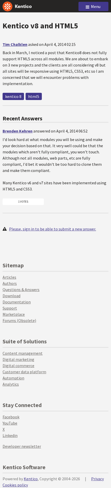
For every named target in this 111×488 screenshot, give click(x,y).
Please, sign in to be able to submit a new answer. (52, 228)
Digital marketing (18, 359)
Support (10, 308)
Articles (9, 277)
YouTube (10, 423)
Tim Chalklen (15, 44)
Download (11, 295)
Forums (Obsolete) (19, 320)
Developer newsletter (22, 446)
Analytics (11, 384)
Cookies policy (15, 484)
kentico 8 (13, 96)
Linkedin (10, 435)
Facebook (11, 416)
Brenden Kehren (18, 131)
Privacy (97, 478)
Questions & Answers (21, 289)
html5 (33, 96)
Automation (13, 378)
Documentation (17, 301)
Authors (10, 283)
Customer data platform (24, 371)
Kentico (31, 478)
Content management (23, 353)
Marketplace (14, 314)
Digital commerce (18, 365)
